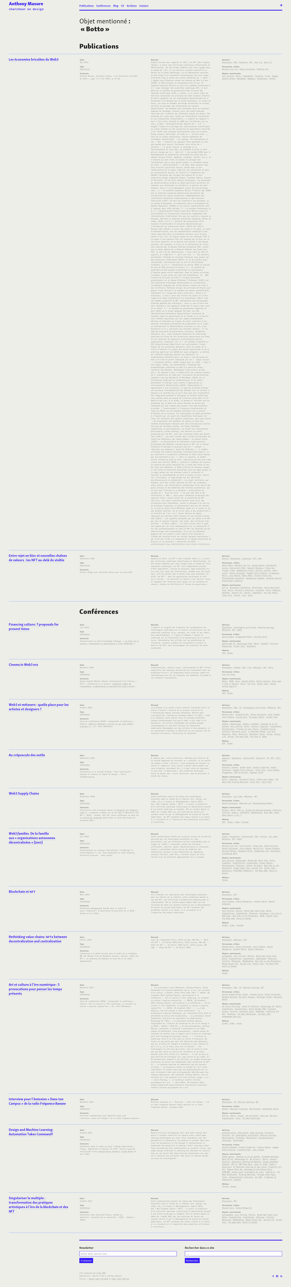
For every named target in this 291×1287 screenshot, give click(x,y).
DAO (235, 62)
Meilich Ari (258, 848)
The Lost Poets (270, 592)
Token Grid (227, 595)
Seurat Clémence (255, 949)
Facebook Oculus (268, 729)
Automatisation (229, 1132)
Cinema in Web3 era (23, 664)
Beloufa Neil (227, 714)
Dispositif (260, 758)
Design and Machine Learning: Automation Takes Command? (31, 1131)
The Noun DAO (242, 736)
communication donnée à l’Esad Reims (115, 1151)
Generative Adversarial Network (246, 1161)
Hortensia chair (239, 731)
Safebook (231, 1014)
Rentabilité (251, 1138)
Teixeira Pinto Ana (262, 575)
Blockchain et (22, 891)
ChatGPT (264, 643)
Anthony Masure (26, 4)
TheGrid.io (270, 1172)
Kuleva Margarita (244, 901)
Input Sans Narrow (120, 1279)
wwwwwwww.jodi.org (231, 1016)
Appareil (226, 758)
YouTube (244, 822)
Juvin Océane (228, 717)
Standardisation (265, 1138)
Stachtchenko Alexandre (233, 578)
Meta (234, 734)
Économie (269, 1132)
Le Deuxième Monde (256, 731)
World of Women (244, 918)
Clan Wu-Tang (228, 674)
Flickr (267, 76)
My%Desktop (256, 812)
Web (260, 558)
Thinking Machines (247, 1174)
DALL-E (240, 810)
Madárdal (260, 1011)
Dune (237, 681)
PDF (223, 653)
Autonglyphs (227, 1214)
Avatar (225, 836)
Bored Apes (257, 587)
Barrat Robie (228, 636)
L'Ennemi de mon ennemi (247, 729)
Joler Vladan (274, 714)
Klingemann (227, 772)
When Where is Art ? (232, 815)
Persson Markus (229, 851)
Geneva (235, 812)
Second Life (237, 592)
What (276, 812)
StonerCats (262, 78)
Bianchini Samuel (230, 767)
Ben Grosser (255, 1109)
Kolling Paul (241, 717)
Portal (269, 734)
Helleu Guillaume (247, 69)
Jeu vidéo (238, 796)
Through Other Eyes (266, 1174)
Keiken (249, 865)
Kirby (101, 1273)
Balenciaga (241, 860)
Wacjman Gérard (273, 578)
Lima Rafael (234, 575)
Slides (230, 653)
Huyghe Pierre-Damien (257, 573)
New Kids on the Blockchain (245, 916)
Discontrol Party (247, 779)
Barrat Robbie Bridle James (235, 994)
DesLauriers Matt (238, 568)
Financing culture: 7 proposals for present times (34, 626)
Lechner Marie (260, 901)
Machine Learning (251, 987)
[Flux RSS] (281, 1274)
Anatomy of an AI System (248, 1156)
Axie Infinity (228, 76)
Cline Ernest (245, 846)
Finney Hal (269, 568)
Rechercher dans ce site (199, 1248)
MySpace (251, 78)
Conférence (85, 634)
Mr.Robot (258, 865)
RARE (262, 916)
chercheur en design (26, 9)
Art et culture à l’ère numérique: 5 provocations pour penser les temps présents (35, 989)
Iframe (225, 1186)
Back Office (227, 1159)
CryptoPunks (275, 726)
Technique (226, 1140)
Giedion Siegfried (261, 767)
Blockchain (227, 62)
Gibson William (271, 846)
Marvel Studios (263, 681)
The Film (251, 684)
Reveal (233, 1186)
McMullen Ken (263, 69)
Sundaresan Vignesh (255, 578)
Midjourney (227, 646)
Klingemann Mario (244, 636)
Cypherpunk (261, 958)
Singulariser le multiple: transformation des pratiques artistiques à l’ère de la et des (38, 1205)
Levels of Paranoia (250, 1006)
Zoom (250, 595)
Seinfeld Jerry (260, 636)
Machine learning (266, 627)
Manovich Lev (245, 803)
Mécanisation (228, 1138)
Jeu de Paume (251, 1115)
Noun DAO (268, 812)
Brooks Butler (258, 565)
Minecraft (243, 734)
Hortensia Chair (246, 1011)
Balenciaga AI (228, 643)
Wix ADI (258, 1177)
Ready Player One (242, 868)
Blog (115, 5)
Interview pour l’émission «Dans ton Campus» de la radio (37, 1101)
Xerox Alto (255, 782)
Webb (264, 736)
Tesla (238, 1118)
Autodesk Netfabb (270, 1156)
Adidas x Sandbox (251, 724)
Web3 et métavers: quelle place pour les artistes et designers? (39, 706)
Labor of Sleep (260, 1164)
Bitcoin (225, 558)
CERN (231, 681)
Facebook (259, 76)
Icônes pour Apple (265, 779)
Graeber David (256, 994)
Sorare (247, 592)
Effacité (226, 1135)
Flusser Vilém (228, 570)
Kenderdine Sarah (270, 1109)
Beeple (225, 1109)
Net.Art (273, 1115)
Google (275, 76)
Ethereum (243, 62)
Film (249, 667)
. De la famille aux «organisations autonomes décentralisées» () (32, 838)
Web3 (239, 630)
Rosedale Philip (245, 851)
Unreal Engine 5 (229, 686)
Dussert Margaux (255, 568)
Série (270, 667)
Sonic (242, 684)
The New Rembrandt (251, 1118)
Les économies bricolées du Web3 (33, 59)
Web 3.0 (268, 62)
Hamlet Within (228, 78)
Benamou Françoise (239, 1109)
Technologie (238, 1140)
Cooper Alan (245, 767)
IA (240, 707)
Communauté (247, 836)
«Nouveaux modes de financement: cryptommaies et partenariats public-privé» (107, 685)
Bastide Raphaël (229, 1147)
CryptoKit (226, 863)
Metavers (226, 839)
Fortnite (274, 643)
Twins (224, 1177)
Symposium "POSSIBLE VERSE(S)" (237, 870)
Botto (238, 76)
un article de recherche (91, 817)
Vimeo (239, 1023)
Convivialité (248, 758)
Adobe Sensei (228, 1156)
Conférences (103, 5)
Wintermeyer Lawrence (232, 580)
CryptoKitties (239, 863)
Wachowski (275, 851)
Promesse (240, 1138)
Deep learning (256, 1132)
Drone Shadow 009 (257, 1009)
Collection (246, 558)
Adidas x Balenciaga (231, 724)
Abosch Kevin (228, 946)
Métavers (226, 630)
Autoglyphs (227, 956)
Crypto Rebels (266, 863)
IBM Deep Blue (245, 1164)
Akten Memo (227, 565)
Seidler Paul (271, 717)
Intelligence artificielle (245, 627)
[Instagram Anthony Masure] (277, 1274)
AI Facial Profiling (231, 1006)
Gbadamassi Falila (245, 570)
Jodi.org (264, 1115)
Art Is (225, 587)
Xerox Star (267, 782)
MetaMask (241, 78)
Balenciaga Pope (244, 643)
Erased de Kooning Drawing (258, 810)
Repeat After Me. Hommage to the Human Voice (249, 1169)
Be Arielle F (255, 1159)
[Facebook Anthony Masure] (273, 1274)
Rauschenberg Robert (262, 803)
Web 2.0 (258, 62)
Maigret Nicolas (229, 997)
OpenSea (226, 592)
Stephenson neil (261, 851)
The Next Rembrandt (246, 1014)
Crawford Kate (242, 714)
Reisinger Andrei (256, 717)
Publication (85, 69)
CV (122, 5)
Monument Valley (257, 734)
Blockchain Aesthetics (240, 587)
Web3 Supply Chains (24, 793)
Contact (143, 5)
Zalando (237, 1179)
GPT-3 (234, 1164)
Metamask (236, 961)
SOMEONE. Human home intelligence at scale (242, 1172)
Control (254, 726)
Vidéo (237, 822)
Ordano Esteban (272, 848)
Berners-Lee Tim (229, 69)
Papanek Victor (256, 772)
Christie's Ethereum (244, 590)
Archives (132, 5)
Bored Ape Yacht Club (258, 860)
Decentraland (228, 729)
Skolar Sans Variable (98, 1279)
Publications (86, 5)
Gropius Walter (264, 1147)
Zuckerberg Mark (229, 853)
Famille (263, 836)
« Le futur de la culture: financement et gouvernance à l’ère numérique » (109, 642)
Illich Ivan (260, 770)
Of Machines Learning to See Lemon (250, 1167)
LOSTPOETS (244, 812)
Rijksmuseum (228, 1118)
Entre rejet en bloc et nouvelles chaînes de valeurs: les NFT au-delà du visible (38, 557)
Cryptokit (264, 726)
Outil (278, 758)
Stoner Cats (239, 646)
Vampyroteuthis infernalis (241, 1177)
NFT (250, 62)
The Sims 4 (255, 736)
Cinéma (237, 667)
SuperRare (257, 592)
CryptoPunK (248, 76)
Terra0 (231, 736)
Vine (244, 595)
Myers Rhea (247, 575)
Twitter (272, 78)
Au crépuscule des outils (27, 755)
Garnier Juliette (263, 570)
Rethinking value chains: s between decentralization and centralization (38, 939)
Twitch (273, 684)
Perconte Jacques (247, 997)
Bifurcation (243, 1132)
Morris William (241, 772)
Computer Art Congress (127, 810)
